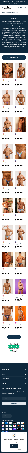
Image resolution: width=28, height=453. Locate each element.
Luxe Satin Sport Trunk (5, 216)
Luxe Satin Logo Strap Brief (19, 81)
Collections (9, 12)
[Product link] (7, 70)
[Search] (21, 7)
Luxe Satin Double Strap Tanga (6, 108)
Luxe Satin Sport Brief (5, 270)
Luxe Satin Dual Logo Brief (19, 243)
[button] (2, 7)
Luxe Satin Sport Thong (5, 81)
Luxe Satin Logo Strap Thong (19, 108)
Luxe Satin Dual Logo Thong (6, 243)
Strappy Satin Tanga (18, 324)
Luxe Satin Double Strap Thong (19, 162)
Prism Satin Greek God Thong (19, 295)
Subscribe (14, 403)
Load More (14, 337)
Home (3, 12)
